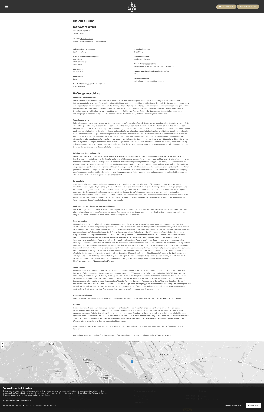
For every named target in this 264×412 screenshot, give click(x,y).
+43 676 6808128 (86, 39)
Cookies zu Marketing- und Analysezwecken (40, 406)
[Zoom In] (2, 343)
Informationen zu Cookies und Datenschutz (17, 400)
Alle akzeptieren (253, 405)
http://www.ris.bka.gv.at (161, 335)
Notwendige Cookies (13, 406)
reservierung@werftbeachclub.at (92, 41)
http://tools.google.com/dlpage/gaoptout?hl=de (93, 261)
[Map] (132, 364)
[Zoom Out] (2, 346)
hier (156, 286)
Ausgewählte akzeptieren (233, 405)
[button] (248, 7)
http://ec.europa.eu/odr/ (165, 298)
